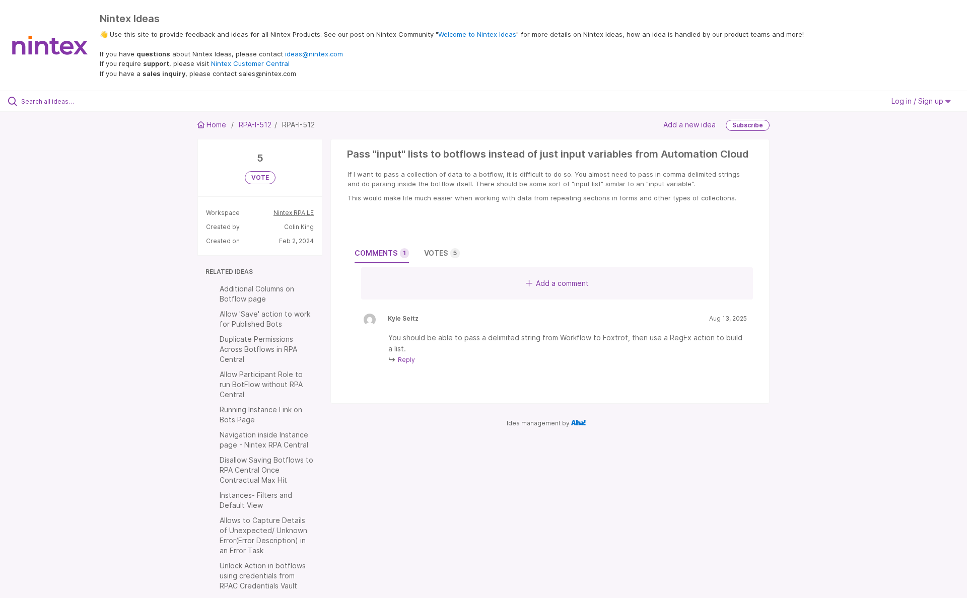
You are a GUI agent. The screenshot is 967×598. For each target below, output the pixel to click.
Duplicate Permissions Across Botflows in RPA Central (258, 349)
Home (216, 124)
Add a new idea (689, 124)
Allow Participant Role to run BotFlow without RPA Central (261, 384)
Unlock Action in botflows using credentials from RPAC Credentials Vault (263, 575)
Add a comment (562, 283)
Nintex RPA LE (293, 212)
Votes (440, 253)
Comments (380, 253)
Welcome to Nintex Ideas (477, 34)
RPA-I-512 (255, 124)
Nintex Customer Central (250, 63)
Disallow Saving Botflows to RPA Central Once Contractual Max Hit (266, 470)
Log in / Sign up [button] (918, 101)
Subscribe (747, 125)
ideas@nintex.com (314, 54)
